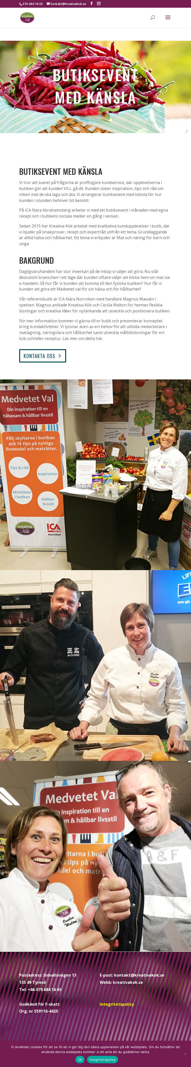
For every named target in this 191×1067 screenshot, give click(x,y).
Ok (80, 1060)
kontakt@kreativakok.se (139, 975)
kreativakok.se (128, 982)
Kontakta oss (39, 356)
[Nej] (184, 1053)
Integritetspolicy (117, 1004)
